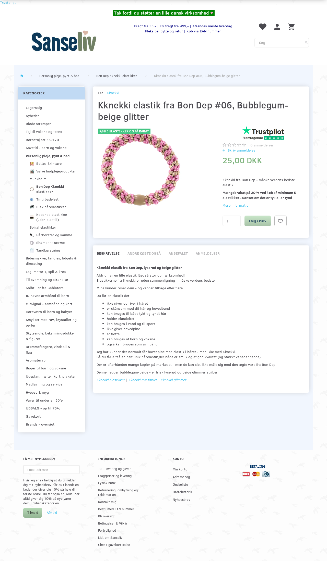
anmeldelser (262, 145)
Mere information (237, 205)
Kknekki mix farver (143, 379)
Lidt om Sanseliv (110, 537)
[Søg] (306, 42)
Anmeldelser (208, 253)
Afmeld (52, 512)
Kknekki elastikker (111, 379)
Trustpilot (8, 2)
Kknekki (113, 92)
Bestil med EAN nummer (116, 509)
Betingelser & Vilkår (112, 523)
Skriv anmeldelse (241, 150)
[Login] (277, 26)
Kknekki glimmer (173, 379)
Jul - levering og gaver (114, 468)
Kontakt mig (107, 502)
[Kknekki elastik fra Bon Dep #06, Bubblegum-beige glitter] (141, 169)
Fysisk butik (107, 483)
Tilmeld (32, 512)
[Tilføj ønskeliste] (280, 221)
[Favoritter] (262, 26)
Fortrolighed (107, 530)
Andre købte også (144, 253)
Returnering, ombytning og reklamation (118, 492)
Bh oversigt (106, 516)
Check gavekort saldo (114, 544)
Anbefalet (178, 253)
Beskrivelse (108, 253)
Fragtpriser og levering (115, 475)
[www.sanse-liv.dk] (64, 40)
